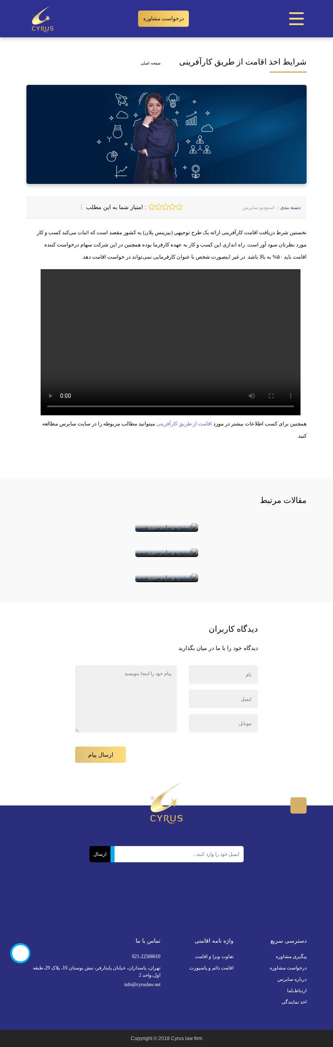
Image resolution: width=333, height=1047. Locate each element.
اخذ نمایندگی (294, 1002)
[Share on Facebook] (77, 207)
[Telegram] (143, 901)
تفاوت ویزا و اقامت (214, 956)
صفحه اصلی (150, 63)
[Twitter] (207, 901)
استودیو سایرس (258, 207)
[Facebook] (222, 901)
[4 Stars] (158, 206)
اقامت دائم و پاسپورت (211, 968)
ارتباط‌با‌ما (297, 990)
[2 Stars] (172, 206)
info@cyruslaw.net (142, 984)
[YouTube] (125, 894)
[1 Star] (179, 206)
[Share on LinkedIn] (50, 207)
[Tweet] (68, 207)
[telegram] (59, 207)
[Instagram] (192, 901)
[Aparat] (175, 902)
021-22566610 (146, 956)
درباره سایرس (292, 979)
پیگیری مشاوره (291, 956)
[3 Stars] (165, 206)
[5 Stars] (151, 206)
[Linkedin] (158, 901)
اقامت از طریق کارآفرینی (184, 424)
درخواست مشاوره (163, 18)
